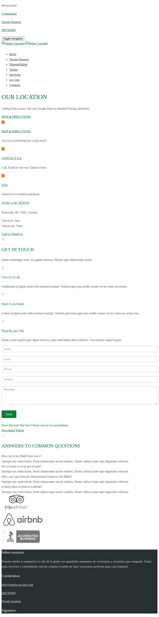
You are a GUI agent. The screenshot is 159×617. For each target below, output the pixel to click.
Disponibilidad (18, 64)
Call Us (6, 234)
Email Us (17, 234)
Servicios (15, 74)
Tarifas (13, 69)
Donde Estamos (19, 59)
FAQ (5, 185)
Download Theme (13, 430)
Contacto (14, 85)
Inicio (12, 54)
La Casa (14, 79)
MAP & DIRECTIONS (16, 116)
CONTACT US (11, 158)
